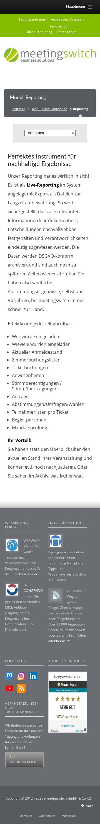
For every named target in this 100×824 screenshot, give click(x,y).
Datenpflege (66, 31)
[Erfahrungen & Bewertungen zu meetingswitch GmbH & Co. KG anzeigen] (67, 731)
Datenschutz (46, 816)
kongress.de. (29, 574)
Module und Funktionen (49, 109)
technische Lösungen (67, 19)
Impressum (68, 816)
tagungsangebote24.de (66, 552)
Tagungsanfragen (32, 19)
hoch (90, 805)
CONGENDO (33, 590)
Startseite (18, 109)
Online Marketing (39, 31)
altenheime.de (59, 641)
